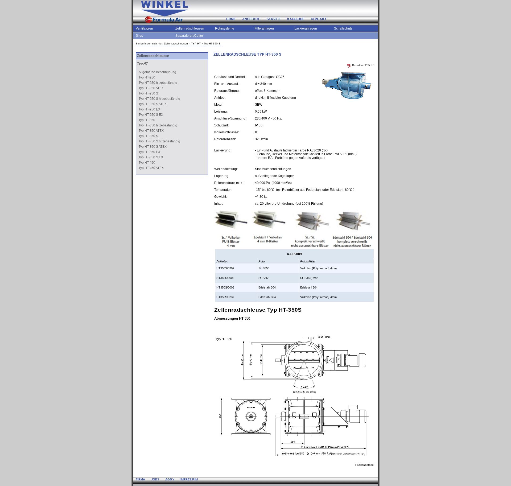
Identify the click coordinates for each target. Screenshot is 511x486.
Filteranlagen (264, 28)
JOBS (155, 479)
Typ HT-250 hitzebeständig (158, 83)
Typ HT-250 (147, 77)
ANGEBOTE (251, 19)
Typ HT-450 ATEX (151, 168)
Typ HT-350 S (212, 43)
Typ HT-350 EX (149, 152)
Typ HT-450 (147, 162)
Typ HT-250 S (148, 93)
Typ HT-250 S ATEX (153, 104)
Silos (139, 36)
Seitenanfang (365, 464)
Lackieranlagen (305, 28)
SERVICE (274, 19)
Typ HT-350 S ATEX (153, 147)
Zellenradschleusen (189, 28)
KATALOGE (295, 19)
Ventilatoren (144, 28)
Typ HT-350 (147, 120)
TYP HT (196, 43)
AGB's (169, 479)
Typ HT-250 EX (149, 109)
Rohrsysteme (224, 28)
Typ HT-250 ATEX (151, 88)
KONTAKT (318, 19)
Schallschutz (343, 28)
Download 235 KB (362, 65)
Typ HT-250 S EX (151, 115)
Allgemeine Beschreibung (157, 72)
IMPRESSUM (189, 479)
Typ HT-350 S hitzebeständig (159, 141)
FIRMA (140, 479)
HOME (231, 19)
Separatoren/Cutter (189, 36)
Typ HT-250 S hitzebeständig (159, 99)
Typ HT (142, 63)
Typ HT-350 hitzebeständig (158, 125)
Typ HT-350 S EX (151, 157)
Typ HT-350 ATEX (151, 131)
